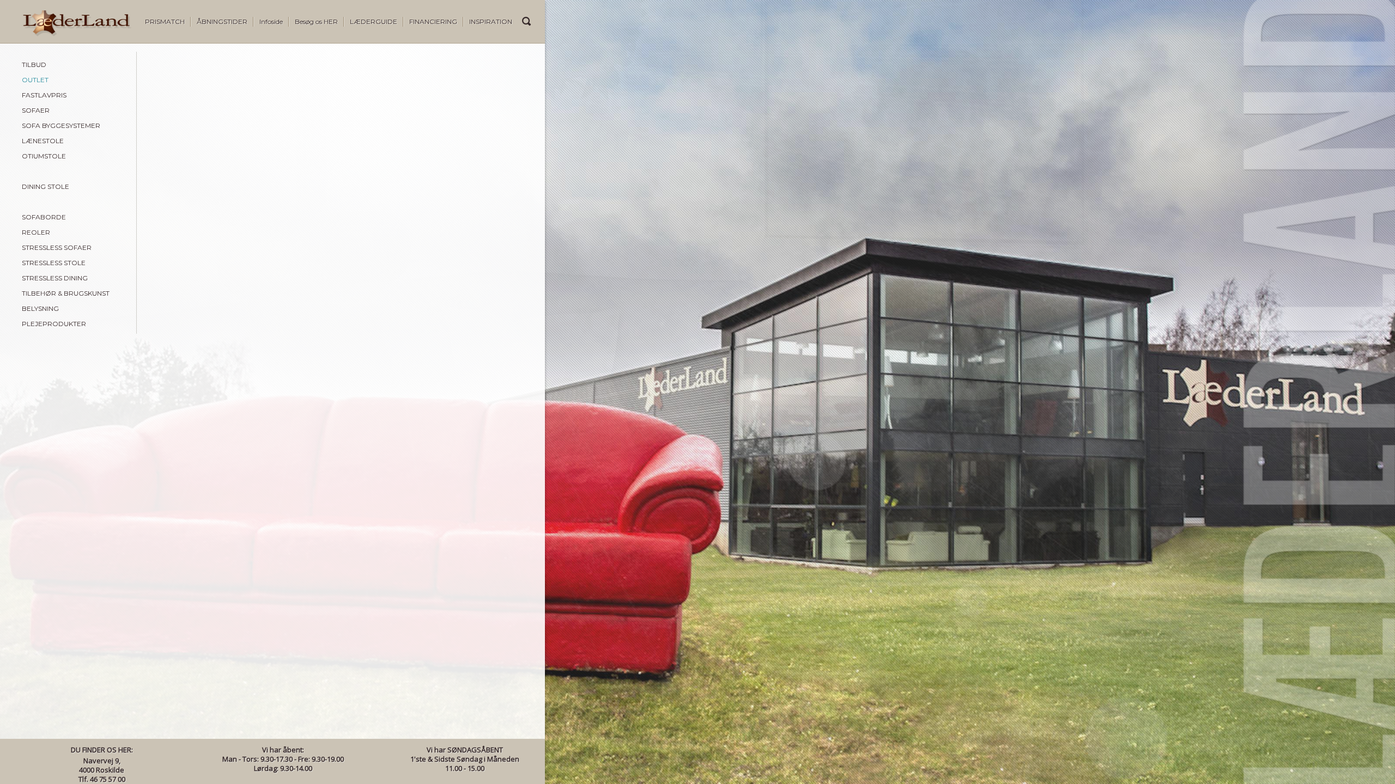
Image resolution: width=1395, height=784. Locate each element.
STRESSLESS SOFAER (57, 247)
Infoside (271, 21)
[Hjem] (65, 34)
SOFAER (36, 110)
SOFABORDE (44, 217)
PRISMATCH (165, 21)
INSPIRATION (490, 21)
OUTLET (35, 80)
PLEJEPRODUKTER (54, 324)
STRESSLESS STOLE (54, 263)
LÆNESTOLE (43, 141)
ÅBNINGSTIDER (222, 21)
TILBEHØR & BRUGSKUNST (66, 293)
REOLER (36, 232)
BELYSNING (40, 308)
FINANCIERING (433, 21)
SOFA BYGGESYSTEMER (61, 125)
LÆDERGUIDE (373, 21)
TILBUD (34, 64)
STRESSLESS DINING (55, 278)
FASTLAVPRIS (44, 95)
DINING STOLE (45, 186)
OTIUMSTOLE (44, 156)
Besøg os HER (316, 21)
